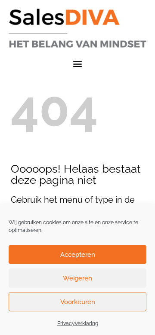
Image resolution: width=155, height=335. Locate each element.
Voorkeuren (77, 302)
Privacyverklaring (77, 323)
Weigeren (77, 278)
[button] (78, 63)
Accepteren (77, 255)
